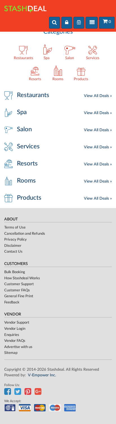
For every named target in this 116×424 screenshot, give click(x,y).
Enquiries (11, 335)
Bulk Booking (14, 272)
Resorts (27, 163)
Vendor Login (14, 329)
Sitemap (10, 353)
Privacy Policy (15, 239)
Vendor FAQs (14, 341)
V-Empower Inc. (42, 375)
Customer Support (19, 284)
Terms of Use (15, 227)
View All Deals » (98, 96)
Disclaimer (12, 246)
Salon (24, 129)
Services (28, 146)
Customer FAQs (17, 290)
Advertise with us (18, 347)
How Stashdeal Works (22, 278)
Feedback (11, 302)
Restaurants (33, 95)
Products (29, 198)
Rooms (26, 181)
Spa (22, 112)
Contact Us (13, 252)
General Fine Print (18, 296)
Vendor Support (16, 322)
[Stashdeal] (25, 7)
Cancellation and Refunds (24, 234)
